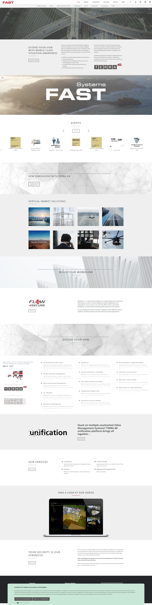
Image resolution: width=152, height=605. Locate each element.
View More (76, 516)
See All (76, 131)
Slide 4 (77, 38)
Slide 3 (76, 38)
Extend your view (41, 6)
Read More (32, 310)
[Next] (149, 23)
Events (51, 6)
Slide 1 (73, 38)
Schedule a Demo (118, 32)
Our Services (104, 6)
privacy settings (27, 594)
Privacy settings (24, 602)
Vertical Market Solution (63, 6)
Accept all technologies (23, 599)
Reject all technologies (41, 599)
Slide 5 (78, 38)
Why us (86, 6)
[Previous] (3, 23)
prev (64, 131)
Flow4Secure (77, 6)
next (88, 131)
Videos (113, 6)
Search (130, 2)
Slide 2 (74, 38)
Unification (95, 6)
